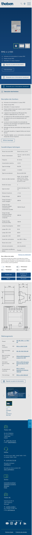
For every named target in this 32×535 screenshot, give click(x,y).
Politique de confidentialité (24, 254)
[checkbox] (3, 267)
